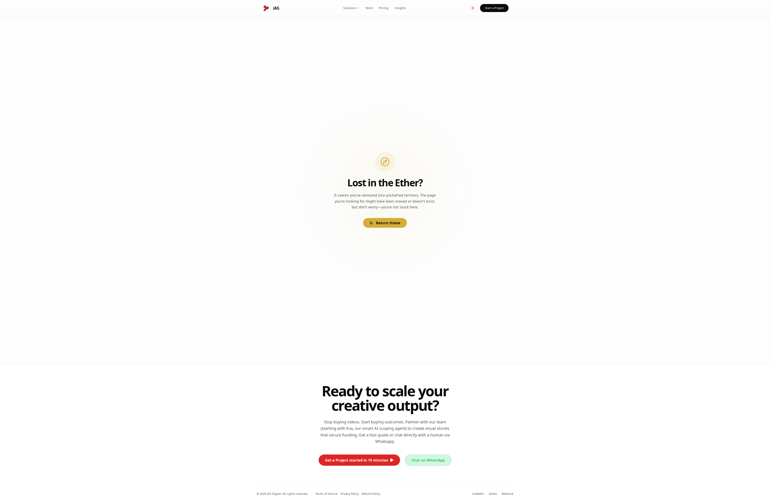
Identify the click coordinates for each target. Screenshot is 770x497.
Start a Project (494, 8)
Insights (400, 8)
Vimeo (493, 494)
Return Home (388, 222)
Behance (507, 494)
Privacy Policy (350, 494)
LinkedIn (478, 494)
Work (369, 8)
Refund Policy (371, 494)
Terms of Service (326, 494)
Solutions (349, 8)
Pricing (383, 8)
